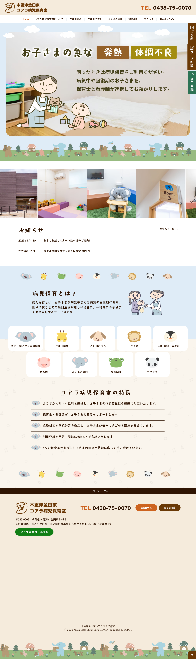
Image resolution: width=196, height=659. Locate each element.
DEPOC (128, 629)
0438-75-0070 (166, 8)
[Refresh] (192, 655)
